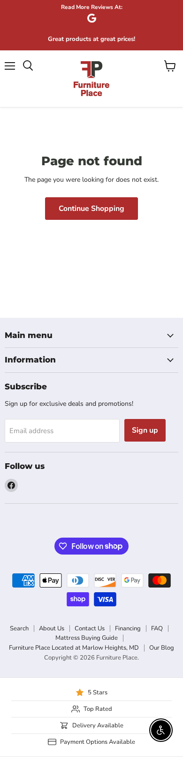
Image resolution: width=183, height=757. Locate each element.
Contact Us (90, 628)
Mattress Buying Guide (86, 638)
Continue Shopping (91, 208)
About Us (51, 628)
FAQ (157, 628)
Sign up (145, 430)
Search (19, 628)
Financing (128, 628)
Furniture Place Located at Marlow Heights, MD (74, 648)
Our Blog (161, 648)
